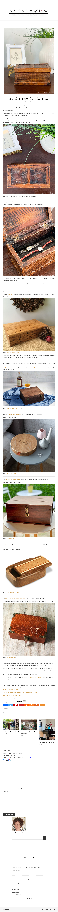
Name (5, 766)
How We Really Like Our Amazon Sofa (12, 695)
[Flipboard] (15, 705)
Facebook (38, 677)
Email (4, 773)
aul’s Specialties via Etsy (13, 352)
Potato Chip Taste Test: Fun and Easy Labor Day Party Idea (26, 867)
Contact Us (5, 679)
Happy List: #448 (16, 860)
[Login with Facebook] (4, 760)
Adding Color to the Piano (47, 742)
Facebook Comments (17, 753)
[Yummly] (36, 705)
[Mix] (31, 705)
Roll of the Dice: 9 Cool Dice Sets (20, 864)
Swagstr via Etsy (11, 538)
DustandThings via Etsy (12, 473)
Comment (5, 791)
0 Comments (52, 712)
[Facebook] (5, 705)
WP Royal (12, 909)
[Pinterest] (21, 705)
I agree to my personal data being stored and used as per (17, 757)
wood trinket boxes (34, 367)
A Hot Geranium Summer (18, 874)
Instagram (31, 677)
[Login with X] (7, 760)
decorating (29, 96)
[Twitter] (10, 705)
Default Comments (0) (7, 753)
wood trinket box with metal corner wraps (15, 598)
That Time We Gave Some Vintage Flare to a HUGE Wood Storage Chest (20, 692)
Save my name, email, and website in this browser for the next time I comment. (22, 788)
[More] (42, 705)
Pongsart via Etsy (11, 657)
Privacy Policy (28, 757)
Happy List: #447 (16, 870)
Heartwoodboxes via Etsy (13, 592)
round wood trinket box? (15, 414)
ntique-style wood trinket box (13, 479)
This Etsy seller (6, 367)
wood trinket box (28, 292)
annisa (5, 712)
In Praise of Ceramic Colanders (10, 689)
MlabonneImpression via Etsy (14, 408)
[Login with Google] (9, 760)
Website (5, 780)
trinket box (10, 294)
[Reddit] (26, 705)
